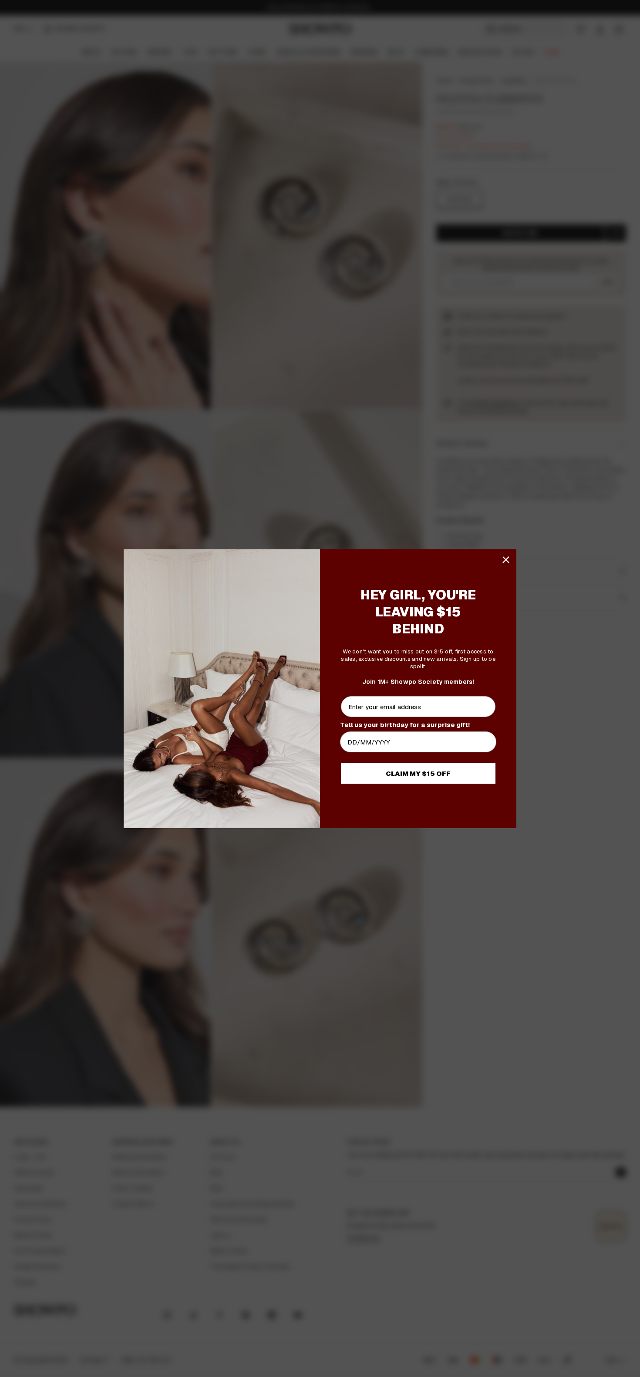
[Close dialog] (506, 560)
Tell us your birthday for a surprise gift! (405, 725)
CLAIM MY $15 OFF (418, 773)
